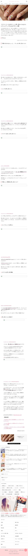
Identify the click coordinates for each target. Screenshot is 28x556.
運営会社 (6, 550)
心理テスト (3, 538)
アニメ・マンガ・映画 (18, 538)
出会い (2, 530)
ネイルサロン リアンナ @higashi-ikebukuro (11, 381)
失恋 (3, 494)
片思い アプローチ (19, 485)
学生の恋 (2, 527)
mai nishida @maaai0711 (5, 257)
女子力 (3, 487)
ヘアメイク (3, 541)
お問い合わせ (21, 550)
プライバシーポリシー (13, 550)
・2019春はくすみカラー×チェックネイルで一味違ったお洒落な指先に (14, 427)
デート (16, 530)
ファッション (17, 541)
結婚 (1, 525)
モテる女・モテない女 (18, 533)
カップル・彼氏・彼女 (4, 533)
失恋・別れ (17, 522)
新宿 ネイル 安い (9, 487)
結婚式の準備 (17, 494)
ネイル (3, 479)
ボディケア (17, 544)
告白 (15, 527)
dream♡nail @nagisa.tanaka (6, 305)
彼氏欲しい (4, 485)
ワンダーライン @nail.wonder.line (7, 75)
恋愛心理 (16, 525)
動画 (1, 544)
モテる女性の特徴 (9, 494)
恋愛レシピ (14, 1)
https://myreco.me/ (17, 414)
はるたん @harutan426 (5, 165)
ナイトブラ (22, 487)
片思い (2, 522)
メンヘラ (16, 487)
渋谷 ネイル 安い (11, 485)
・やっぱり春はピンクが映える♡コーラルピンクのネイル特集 (14, 424)
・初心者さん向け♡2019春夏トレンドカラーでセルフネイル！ (14, 420)
